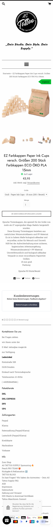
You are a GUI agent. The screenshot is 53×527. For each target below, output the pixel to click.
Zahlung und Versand (11, 493)
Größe (26, 190)
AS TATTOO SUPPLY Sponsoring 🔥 (18, 465)
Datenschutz (7, 490)
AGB (4, 483)
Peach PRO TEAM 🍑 (11, 468)
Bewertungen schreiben (26, 304)
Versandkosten (33, 182)
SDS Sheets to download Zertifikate (17, 496)
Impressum (7, 486)
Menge (26, 200)
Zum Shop (6, 462)
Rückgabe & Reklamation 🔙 (15, 471)
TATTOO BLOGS (9, 474)
